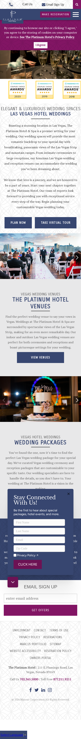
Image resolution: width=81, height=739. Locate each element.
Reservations (52, 637)
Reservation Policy (57, 651)
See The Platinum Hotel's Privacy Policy (47, 37)
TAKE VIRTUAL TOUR (55, 222)
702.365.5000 (29, 679)
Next (77, 257)
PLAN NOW (18, 222)
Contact (40, 630)
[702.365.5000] (11, 4)
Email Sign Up (55, 4)
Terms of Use (58, 630)
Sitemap (55, 644)
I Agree (41, 45)
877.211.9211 (62, 679)
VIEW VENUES (40, 357)
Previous (4, 257)
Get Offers (40, 610)
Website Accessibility (25, 651)
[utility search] (77, 4)
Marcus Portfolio (33, 644)
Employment (22, 630)
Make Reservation (55, 14)
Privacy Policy (29, 637)
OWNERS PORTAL (40, 658)
